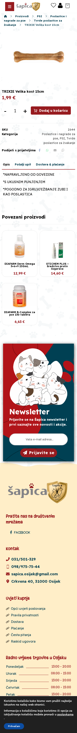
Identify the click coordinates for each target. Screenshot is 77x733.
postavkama (65, 714)
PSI (62, 138)
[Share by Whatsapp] (47, 150)
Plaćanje (17, 628)
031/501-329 (23, 559)
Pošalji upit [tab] (23, 164)
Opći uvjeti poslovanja (28, 608)
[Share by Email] (55, 150)
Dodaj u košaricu (53, 110)
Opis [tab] (6, 164)
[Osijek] (28, 6)
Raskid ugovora (23, 641)
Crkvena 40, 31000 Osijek (35, 581)
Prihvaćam (14, 726)
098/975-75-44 (25, 566)
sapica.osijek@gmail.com (34, 574)
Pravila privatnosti (25, 615)
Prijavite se (41, 452)
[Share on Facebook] (39, 150)
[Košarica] (67, 5)
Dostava (17, 622)
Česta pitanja (21, 635)
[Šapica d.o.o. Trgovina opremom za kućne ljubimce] (5, 16)
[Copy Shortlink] (63, 150)
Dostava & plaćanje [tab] (50, 164)
